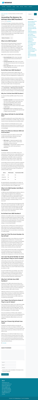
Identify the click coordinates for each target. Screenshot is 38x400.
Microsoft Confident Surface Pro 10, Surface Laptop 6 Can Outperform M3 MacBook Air (32, 38)
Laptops (14, 6)
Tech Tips (21, 6)
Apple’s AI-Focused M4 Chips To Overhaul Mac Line (32, 56)
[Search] (35, 14)
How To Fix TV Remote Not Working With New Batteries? (32, 28)
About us (25, 6)
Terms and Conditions (11, 9)
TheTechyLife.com (18, 398)
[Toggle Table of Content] (11, 38)
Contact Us (30, 6)
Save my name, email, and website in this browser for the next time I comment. (12, 370)
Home (2, 13)
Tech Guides (6, 13)
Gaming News (9, 6)
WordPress (27, 398)
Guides (17, 6)
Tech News (3, 6)
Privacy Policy (4, 9)
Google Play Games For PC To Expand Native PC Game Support (32, 33)
